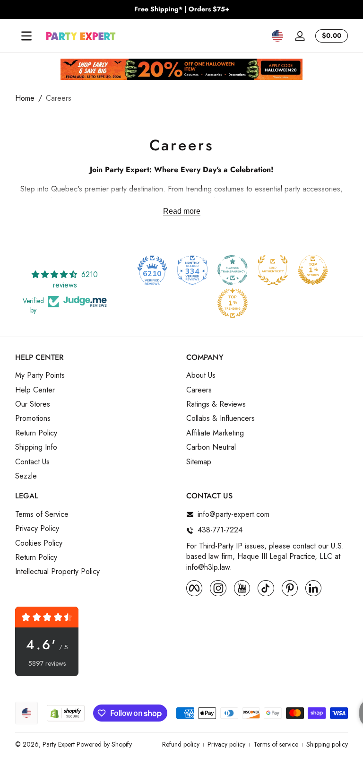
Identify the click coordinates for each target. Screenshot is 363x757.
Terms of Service (42, 514)
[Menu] (26, 36)
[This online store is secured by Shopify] (66, 713)
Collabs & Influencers (220, 418)
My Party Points (40, 375)
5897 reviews (47, 663)
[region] (181, 9)
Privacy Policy (37, 528)
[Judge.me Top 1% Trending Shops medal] (232, 303)
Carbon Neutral (211, 447)
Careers (58, 98)
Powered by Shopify (104, 744)
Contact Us (32, 462)
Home (25, 98)
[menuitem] (96, 375)
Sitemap (198, 462)
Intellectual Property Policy (57, 571)
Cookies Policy (38, 543)
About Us (201, 375)
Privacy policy (226, 744)
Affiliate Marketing (215, 433)
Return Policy (36, 433)
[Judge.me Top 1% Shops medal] (313, 270)
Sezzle (26, 476)
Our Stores (32, 404)
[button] (277, 36)
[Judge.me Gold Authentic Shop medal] (273, 270)
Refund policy (180, 744)
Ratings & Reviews (216, 404)
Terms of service (275, 744)
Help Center (35, 390)
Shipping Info (36, 447)
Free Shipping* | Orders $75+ (181, 9)
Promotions (33, 418)
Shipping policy (327, 744)
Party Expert (59, 744)
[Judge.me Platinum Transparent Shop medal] (232, 270)
